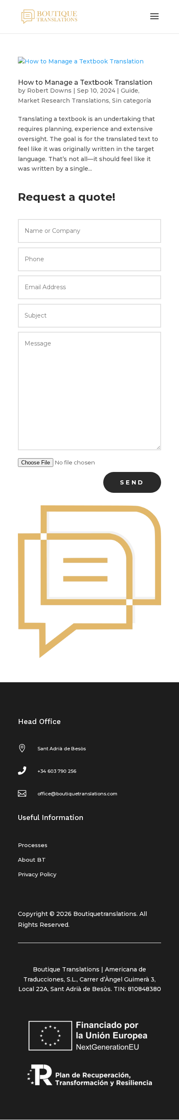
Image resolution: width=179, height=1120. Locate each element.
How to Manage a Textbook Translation (85, 82)
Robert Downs (49, 90)
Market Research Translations (63, 100)
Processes (32, 845)
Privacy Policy (37, 874)
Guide (129, 90)
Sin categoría (131, 100)
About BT (32, 859)
